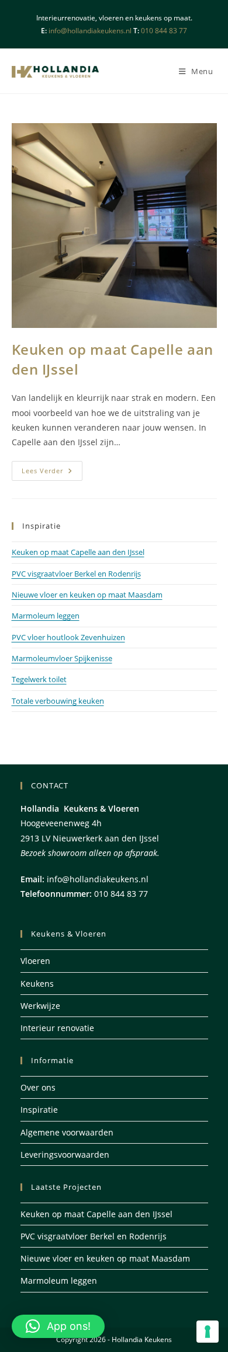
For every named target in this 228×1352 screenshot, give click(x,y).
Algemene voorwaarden (66, 1132)
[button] (58, 1326)
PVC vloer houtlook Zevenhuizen (68, 637)
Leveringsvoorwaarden (64, 1154)
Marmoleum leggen (46, 615)
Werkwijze (40, 1005)
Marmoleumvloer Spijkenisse (62, 658)
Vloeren (35, 960)
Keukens (37, 983)
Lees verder (52, 473)
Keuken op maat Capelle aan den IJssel (78, 552)
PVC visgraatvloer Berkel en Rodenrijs (76, 573)
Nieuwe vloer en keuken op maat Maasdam (87, 594)
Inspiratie (39, 1109)
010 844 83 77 (164, 31)
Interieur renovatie (57, 1027)
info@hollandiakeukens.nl (89, 31)
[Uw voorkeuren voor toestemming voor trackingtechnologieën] (207, 1331)
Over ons (38, 1087)
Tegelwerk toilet (39, 679)
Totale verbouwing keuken (58, 701)
